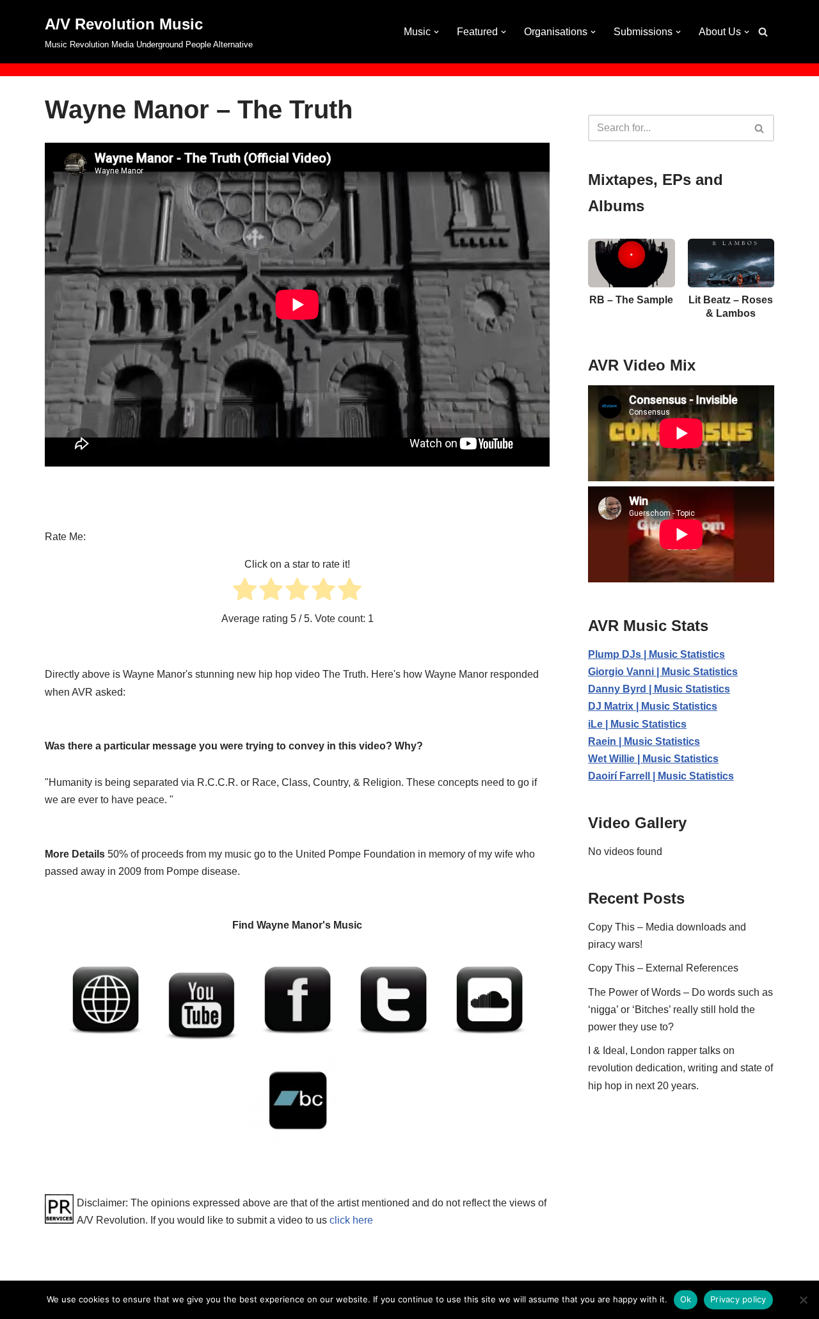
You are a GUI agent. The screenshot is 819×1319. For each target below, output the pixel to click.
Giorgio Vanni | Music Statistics (663, 671)
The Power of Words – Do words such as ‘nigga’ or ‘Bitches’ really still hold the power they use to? (680, 1009)
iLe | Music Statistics (637, 724)
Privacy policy (738, 1299)
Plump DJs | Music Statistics (656, 654)
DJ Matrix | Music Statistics (652, 706)
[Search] (763, 31)
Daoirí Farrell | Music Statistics (661, 776)
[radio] (245, 591)
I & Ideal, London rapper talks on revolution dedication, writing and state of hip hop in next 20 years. (680, 1068)
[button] (436, 32)
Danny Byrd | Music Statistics (659, 688)
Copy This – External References (663, 968)
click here (351, 1220)
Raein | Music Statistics (644, 741)
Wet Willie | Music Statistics (653, 758)
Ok (686, 1299)
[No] (803, 1299)
